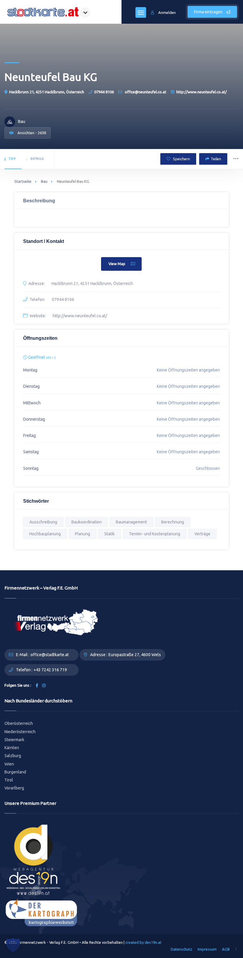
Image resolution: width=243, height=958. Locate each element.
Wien (9, 764)
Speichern (181, 159)
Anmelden (167, 12)
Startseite (22, 181)
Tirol (8, 780)
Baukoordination (86, 522)
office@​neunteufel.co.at (145, 92)
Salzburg (12, 755)
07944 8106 (104, 92)
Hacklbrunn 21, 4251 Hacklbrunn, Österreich (46, 92)
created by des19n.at (143, 942)
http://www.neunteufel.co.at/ (201, 92)
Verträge (202, 533)
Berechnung (172, 522)
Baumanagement (131, 522)
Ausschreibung (43, 522)
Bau (44, 181)
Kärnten (11, 747)
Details (37, 158)
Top (12, 158)
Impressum (207, 949)
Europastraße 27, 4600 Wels (134, 654)
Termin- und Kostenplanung (154, 533)
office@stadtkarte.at (50, 654)
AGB (226, 949)
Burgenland (15, 772)
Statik (109, 533)
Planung (82, 533)
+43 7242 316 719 (50, 669)
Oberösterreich (18, 723)
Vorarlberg (14, 788)
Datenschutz (181, 949)
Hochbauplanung (45, 533)
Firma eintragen (208, 11)
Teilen (216, 159)
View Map (116, 264)
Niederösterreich (20, 731)
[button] (13, 945)
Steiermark (14, 739)
